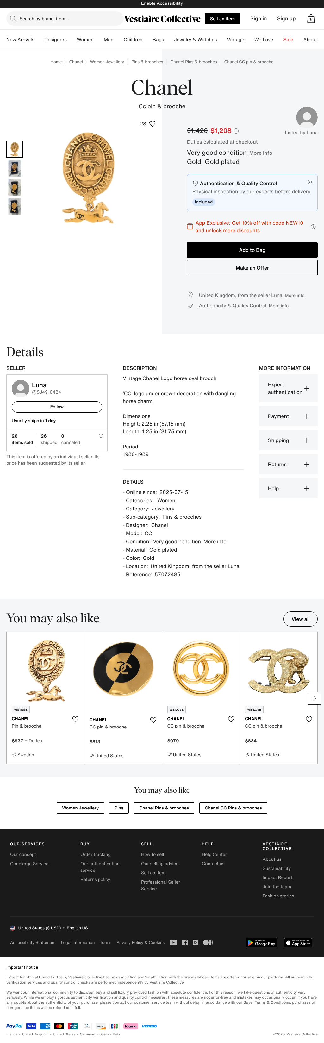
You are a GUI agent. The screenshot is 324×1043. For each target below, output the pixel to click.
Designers (55, 39)
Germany (87, 1034)
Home (56, 62)
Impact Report (277, 877)
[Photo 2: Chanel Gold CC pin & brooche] (14, 168)
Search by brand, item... (44, 18)
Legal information (78, 943)
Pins (119, 808)
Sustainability (277, 868)
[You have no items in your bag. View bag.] (311, 18)
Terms (105, 943)
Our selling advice (159, 863)
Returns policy (95, 879)
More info (260, 153)
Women (85, 39)
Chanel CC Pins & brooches (233, 808)
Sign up (286, 18)
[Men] (118, 39)
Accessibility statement (33, 943)
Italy (116, 1034)
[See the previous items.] (9, 698)
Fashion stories (278, 896)
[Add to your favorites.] (75, 719)
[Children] (147, 39)
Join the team (277, 887)
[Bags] (168, 39)
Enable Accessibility (162, 3)
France (12, 1034)
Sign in (258, 18)
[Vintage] (249, 39)
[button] (311, 18)
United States (64, 1034)
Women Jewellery (107, 62)
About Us (313, 39)
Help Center (214, 854)
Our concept (23, 854)
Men (109, 39)
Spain (104, 1034)
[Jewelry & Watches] (221, 39)
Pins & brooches (147, 62)
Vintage (235, 39)
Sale (288, 39)
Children (133, 39)
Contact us (213, 863)
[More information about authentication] (310, 182)
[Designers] (71, 39)
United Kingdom (35, 1034)
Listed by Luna (301, 132)
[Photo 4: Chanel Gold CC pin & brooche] (14, 206)
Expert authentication (285, 388)
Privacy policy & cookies (140, 943)
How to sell (152, 854)
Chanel (76, 62)
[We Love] (278, 39)
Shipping (278, 440)
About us (272, 859)
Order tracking (95, 854)
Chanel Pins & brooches (194, 62)
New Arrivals (20, 39)
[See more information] (313, 226)
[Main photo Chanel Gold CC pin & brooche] (14, 149)
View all (300, 619)
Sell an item (222, 18)
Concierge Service (29, 863)
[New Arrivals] (39, 39)
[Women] (98, 39)
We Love (263, 39)
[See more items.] (314, 698)
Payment (278, 416)
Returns (277, 464)
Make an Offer (252, 268)
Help (273, 488)
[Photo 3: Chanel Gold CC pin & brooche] (14, 187)
